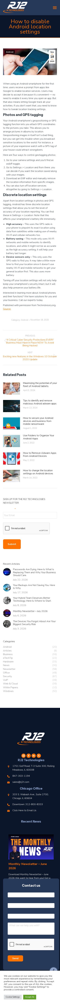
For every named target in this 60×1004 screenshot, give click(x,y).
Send (15, 958)
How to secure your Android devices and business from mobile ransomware (38, 421)
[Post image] (11, 388)
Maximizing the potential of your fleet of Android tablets (40, 384)
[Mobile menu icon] (55, 8)
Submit (12, 544)
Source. (7, 309)
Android (9, 52)
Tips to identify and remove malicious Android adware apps (39, 402)
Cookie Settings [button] (13, 997)
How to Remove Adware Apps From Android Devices (39, 454)
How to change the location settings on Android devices (38, 472)
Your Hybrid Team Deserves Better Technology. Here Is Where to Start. (32, 599)
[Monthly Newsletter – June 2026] (31, 846)
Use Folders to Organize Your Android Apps (38, 437)
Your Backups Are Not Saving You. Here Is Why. (34, 587)
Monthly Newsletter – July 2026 (30, 611)
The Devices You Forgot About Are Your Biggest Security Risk (34, 623)
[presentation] (26, 528)
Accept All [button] (29, 997)
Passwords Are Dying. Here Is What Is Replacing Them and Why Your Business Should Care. (34, 572)
